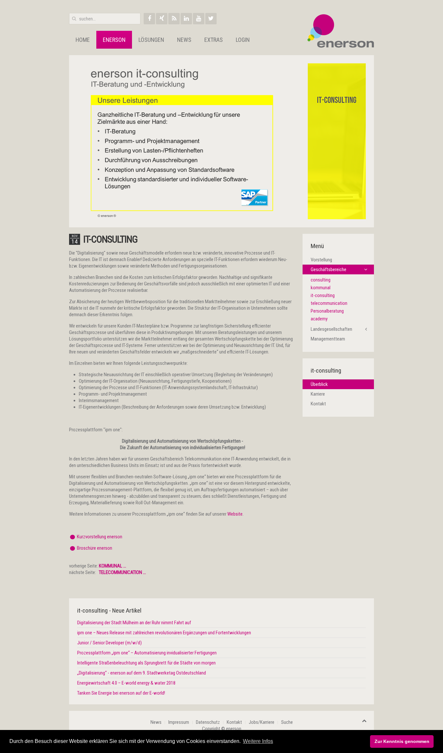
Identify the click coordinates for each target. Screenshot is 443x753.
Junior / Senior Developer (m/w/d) (109, 643)
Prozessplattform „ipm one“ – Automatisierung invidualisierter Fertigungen (147, 653)
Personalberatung (327, 311)
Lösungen (151, 39)
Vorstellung (321, 260)
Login (243, 39)
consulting (320, 280)
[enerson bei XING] (161, 18)
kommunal (320, 288)
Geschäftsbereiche (328, 269)
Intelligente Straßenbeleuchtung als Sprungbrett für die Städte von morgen (146, 663)
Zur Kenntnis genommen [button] (402, 741)
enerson (114, 39)
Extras (213, 39)
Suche (287, 722)
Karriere (318, 394)
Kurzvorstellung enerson (99, 537)
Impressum (178, 722)
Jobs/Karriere (261, 722)
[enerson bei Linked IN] (186, 18)
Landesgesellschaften (331, 329)
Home (83, 39)
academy (319, 319)
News (184, 39)
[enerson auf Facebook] (149, 18)
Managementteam (328, 339)
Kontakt (318, 404)
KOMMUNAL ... (112, 566)
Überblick (319, 384)
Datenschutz (208, 722)
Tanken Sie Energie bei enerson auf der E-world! (121, 693)
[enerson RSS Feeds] (174, 18)
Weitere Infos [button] (258, 741)
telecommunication (329, 303)
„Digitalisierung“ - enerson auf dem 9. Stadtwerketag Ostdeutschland (141, 673)
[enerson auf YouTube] (198, 18)
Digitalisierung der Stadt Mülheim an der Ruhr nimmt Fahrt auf (134, 623)
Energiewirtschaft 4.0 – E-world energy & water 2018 (126, 683)
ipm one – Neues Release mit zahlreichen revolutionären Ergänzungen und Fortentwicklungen (164, 633)
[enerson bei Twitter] (211, 18)
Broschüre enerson (94, 548)
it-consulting (110, 239)
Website (235, 514)
